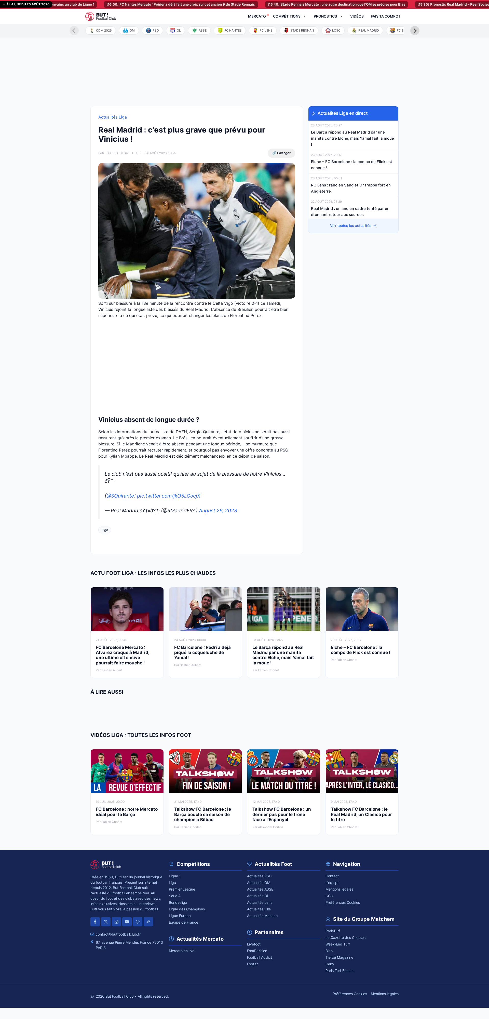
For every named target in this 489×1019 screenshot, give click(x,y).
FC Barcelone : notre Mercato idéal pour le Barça (127, 812)
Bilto (329, 951)
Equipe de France (183, 922)
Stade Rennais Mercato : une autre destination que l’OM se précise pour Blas (310, 4)
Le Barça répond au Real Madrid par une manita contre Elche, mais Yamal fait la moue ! (352, 138)
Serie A (175, 896)
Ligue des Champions (187, 909)
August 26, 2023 (218, 510)
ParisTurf (332, 931)
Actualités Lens (259, 902)
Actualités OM (258, 882)
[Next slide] (414, 30)
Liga (105, 530)
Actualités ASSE (260, 889)
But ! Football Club (124, 153)
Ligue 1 (175, 876)
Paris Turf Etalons (339, 970)
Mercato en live (181, 951)
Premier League (182, 889)
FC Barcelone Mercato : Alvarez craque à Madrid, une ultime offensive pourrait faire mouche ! (122, 655)
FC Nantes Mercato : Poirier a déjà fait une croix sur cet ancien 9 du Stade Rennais (155, 4)
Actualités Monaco (262, 915)
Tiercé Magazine (339, 957)
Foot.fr (252, 964)
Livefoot (254, 944)
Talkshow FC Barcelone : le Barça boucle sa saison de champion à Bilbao (202, 814)
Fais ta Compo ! (385, 16)
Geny (329, 964)
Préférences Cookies (342, 902)
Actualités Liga (112, 117)
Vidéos (357, 16)
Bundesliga (178, 902)
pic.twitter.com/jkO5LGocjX (168, 496)
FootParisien (257, 951)
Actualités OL (258, 896)
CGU (329, 896)
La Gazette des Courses (345, 937)
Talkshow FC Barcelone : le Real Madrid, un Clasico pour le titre (361, 814)
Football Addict (259, 957)
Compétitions (287, 16)
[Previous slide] (74, 30)
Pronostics (325, 16)
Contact (332, 876)
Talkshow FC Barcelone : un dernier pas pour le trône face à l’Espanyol (281, 814)
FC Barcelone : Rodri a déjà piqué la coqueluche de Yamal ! (202, 652)
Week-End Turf (337, 944)
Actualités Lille (259, 909)
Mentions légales (339, 889)
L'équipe (332, 882)
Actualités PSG (259, 876)
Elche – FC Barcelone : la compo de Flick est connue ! (360, 650)
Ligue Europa (180, 915)
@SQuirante (120, 496)
